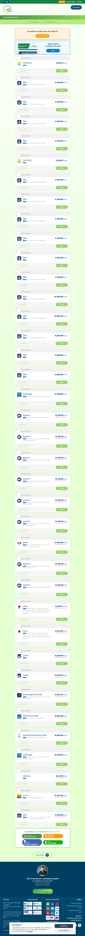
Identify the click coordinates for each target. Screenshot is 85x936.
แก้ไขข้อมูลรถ (35, 22)
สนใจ (62, 70)
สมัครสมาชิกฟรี (67, 2)
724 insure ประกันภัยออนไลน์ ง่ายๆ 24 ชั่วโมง (7, 9)
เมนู (7, 2)
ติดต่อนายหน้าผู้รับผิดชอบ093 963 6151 (43, 891)
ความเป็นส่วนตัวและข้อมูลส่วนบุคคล (74, 907)
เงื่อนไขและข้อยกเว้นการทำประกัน (75, 911)
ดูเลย (53, 51)
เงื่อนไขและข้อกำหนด (76, 903)
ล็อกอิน (80, 2)
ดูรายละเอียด (23, 71)
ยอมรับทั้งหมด (64, 926)
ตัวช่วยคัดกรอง (52, 22)
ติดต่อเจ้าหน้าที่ (42, 36)
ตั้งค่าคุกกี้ (30, 931)
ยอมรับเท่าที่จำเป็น (64, 931)
